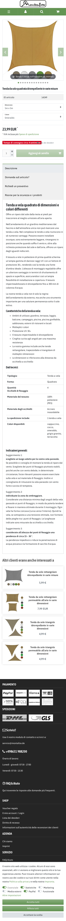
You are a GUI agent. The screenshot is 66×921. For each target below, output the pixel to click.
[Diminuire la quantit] (12, 155)
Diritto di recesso (11, 822)
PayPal (32, 891)
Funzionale (48, 891)
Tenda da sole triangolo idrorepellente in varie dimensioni (42, 625)
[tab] (33, 168)
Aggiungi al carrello (39, 153)
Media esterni (14, 891)
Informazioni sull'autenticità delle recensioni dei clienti (30, 827)
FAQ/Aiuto (7, 860)
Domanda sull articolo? (17, 177)
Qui (4, 790)
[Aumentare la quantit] (12, 151)
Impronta (49, 881)
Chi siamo (7, 841)
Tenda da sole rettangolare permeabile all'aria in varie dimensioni (43, 600)
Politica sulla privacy (19, 881)
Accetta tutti (33, 902)
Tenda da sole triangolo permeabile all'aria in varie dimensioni (43, 650)
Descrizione (11, 168)
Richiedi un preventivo (16, 186)
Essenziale (13, 887)
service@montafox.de (13, 743)
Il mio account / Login (13, 813)
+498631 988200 (16, 751)
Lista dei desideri (46, 143)
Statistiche (30, 887)
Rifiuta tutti (33, 908)
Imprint (6, 846)
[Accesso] (26, 11)
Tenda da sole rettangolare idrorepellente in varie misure (42, 573)
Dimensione (8, 105)
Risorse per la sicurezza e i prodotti (23, 195)
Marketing (49, 887)
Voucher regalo (10, 808)
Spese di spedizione (29, 134)
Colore (7, 114)
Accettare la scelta (33, 915)
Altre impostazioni (11, 895)
